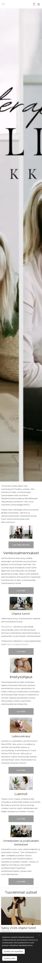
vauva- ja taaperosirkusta (17, 644)
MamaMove (6, 626)
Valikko (38, 4)
